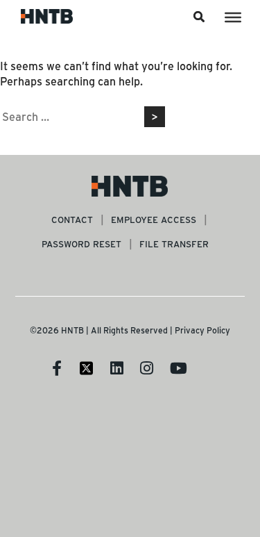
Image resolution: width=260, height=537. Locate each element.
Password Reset (81, 243)
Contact (72, 219)
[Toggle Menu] (233, 17)
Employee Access (153, 219)
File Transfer (174, 243)
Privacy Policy (202, 330)
